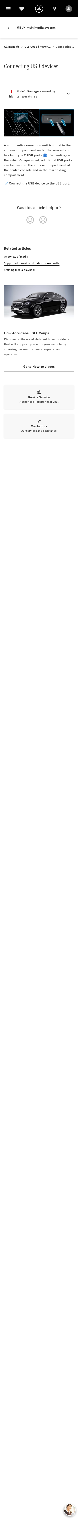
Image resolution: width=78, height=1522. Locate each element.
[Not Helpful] (43, 220)
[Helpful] (30, 220)
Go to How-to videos (39, 366)
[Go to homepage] (39, 8)
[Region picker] (54, 8)
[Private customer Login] (69, 9)
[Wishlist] (21, 8)
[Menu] (8, 8)
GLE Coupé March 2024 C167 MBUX (38, 47)
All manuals (12, 47)
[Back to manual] (10, 28)
